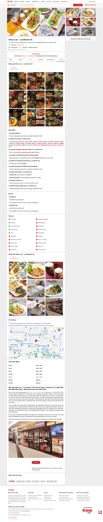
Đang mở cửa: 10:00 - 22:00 (18, 49)
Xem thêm (36, 462)
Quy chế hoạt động (63, 497)
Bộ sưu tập (22, 1)
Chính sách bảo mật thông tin (66, 498)
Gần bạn (16, 1)
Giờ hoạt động (50, 59)
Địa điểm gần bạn (48, 495)
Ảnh (30, 59)
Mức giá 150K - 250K (52, 481)
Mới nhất (49, 1)
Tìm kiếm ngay (47, 497)
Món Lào (43, 481)
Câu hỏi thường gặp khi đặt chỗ (34, 499)
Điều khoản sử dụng (64, 495)
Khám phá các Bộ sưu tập (50, 500)
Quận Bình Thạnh (21, 481)
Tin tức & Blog (55, 1)
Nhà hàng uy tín (35, 1)
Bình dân (28, 481)
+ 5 (54, 117)
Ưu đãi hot (43, 1)
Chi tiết (60, 59)
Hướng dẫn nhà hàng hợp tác (83, 497)
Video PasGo (64, 1)
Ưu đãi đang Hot (48, 498)
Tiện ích (20, 59)
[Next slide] (63, 22)
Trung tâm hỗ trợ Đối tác (82, 495)
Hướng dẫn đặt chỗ (32, 497)
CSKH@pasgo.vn (26, 511)
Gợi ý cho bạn (35, 481)
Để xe (10, 59)
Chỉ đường (40, 59)
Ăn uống (28, 1)
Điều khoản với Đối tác (64, 500)
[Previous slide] (8, 22)
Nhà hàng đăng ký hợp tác (83, 498)
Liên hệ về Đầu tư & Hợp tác (83, 500)
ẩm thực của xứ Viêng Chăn (36, 392)
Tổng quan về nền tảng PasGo (35, 495)
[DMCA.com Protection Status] (86, 513)
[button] (73, 12)
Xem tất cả (88, 31)
